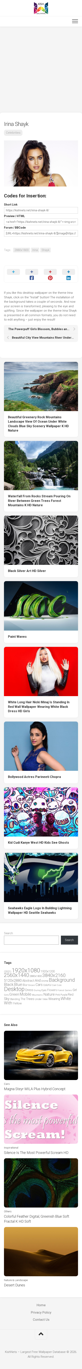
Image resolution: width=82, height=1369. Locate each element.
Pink (57, 994)
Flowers (52, 990)
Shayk (45, 250)
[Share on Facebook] (32, 274)
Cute (59, 985)
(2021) (7, 971)
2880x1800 (22, 250)
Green (14, 994)
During (37, 990)
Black (9, 984)
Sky (6, 999)
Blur (25, 984)
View (45, 999)
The (22, 999)
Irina (35, 250)
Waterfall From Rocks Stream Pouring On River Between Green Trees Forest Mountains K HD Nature (39, 500)
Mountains (37, 995)
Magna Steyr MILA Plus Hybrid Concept (34, 1089)
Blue (18, 984)
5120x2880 (13, 981)
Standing (15, 999)
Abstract (28, 981)
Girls (6, 994)
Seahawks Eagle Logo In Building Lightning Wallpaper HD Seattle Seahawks (40, 910)
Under (38, 999)
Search (8, 933)
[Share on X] (13, 274)
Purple (64, 994)
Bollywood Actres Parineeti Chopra (34, 777)
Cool (54, 985)
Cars (39, 985)
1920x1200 (48, 971)
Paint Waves (17, 637)
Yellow (17, 1003)
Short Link (11, 204)
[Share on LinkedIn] (69, 274)
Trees (30, 999)
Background (62, 980)
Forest (61, 990)
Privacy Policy (41, 1312)
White (66, 998)
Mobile (25, 994)
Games (68, 990)
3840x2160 (53, 975)
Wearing (54, 999)
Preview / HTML (14, 216)
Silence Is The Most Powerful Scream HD (36, 1153)
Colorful (47, 985)
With (8, 1003)
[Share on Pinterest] (50, 274)
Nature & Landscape (16, 1280)
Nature (49, 994)
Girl (75, 990)
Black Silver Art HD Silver (27, 571)
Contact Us (41, 1320)
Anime (44, 980)
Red (70, 994)
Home (41, 1305)
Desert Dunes (14, 1285)
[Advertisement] (41, 70)
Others (8, 1211)
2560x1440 (16, 975)
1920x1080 (26, 970)
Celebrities (13, 132)
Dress (29, 990)
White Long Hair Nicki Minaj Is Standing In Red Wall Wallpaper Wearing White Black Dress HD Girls (38, 706)
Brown (31, 985)
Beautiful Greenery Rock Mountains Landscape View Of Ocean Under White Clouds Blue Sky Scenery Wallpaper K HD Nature (38, 424)
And (38, 981)
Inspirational (11, 1147)
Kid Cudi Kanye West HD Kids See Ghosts (38, 842)
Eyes (44, 990)
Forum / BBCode (15, 227)
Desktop (14, 989)
